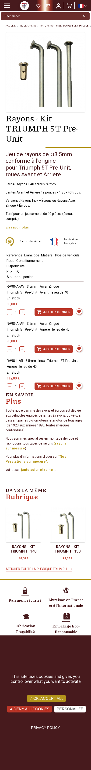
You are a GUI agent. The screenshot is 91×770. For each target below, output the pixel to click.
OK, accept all (47, 698)
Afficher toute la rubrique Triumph (36, 569)
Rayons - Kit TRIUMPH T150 (67, 549)
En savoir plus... (19, 227)
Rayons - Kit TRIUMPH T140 (23, 549)
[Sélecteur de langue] (82, 6)
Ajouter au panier (53, 312)
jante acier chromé (36, 470)
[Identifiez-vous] (58, 5)
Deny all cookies (31, 709)
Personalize (70, 709)
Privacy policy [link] (45, 728)
